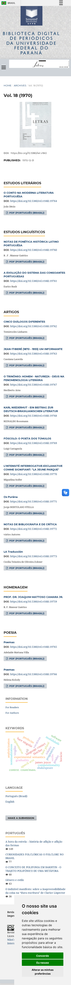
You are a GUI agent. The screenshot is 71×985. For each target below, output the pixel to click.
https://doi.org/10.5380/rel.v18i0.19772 (33, 529)
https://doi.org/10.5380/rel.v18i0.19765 (33, 647)
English (9, 801)
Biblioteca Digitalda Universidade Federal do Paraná (31, 43)
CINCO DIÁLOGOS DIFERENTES (24, 321)
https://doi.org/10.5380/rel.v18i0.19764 (33, 201)
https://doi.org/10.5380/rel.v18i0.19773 (33, 556)
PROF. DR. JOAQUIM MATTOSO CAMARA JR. (33, 597)
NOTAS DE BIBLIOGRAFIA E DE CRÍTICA (30, 524)
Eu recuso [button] (42, 962)
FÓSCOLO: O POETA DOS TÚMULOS (27, 438)
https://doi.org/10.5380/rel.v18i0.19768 (33, 415)
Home (7, 85)
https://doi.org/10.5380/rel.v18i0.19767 (33, 384)
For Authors (12, 712)
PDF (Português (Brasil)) (26, 212)
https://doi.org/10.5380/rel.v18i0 (29, 153)
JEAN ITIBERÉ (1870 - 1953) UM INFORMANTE (33, 349)
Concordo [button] (42, 955)
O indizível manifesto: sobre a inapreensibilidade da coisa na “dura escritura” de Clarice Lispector (35, 890)
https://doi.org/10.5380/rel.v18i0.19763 (33, 353)
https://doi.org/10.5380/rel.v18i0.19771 (33, 501)
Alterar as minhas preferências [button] (43, 971)
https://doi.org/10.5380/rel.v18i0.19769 (33, 443)
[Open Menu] (3, 67)
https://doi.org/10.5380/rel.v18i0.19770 (33, 474)
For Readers (12, 707)
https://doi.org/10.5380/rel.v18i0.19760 (33, 250)
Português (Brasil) (16, 796)
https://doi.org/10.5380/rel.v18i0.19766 (33, 674)
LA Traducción (13, 551)
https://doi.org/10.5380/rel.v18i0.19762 (33, 326)
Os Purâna (11, 497)
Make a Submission (21, 817)
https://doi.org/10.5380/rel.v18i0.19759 (33, 601)
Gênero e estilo (14, 880)
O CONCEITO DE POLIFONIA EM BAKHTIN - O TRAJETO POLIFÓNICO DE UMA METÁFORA (33, 869)
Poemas (9, 642)
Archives (20, 85)
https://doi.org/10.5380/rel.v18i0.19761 (33, 281)
